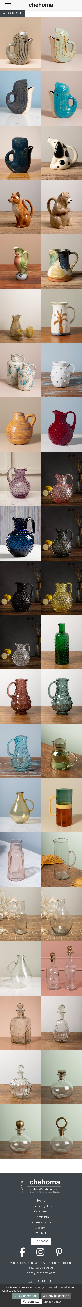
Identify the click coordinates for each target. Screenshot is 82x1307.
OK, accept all (27, 1296)
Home (41, 1200)
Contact (41, 1233)
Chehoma (41, 1228)
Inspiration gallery (41, 1206)
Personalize (31, 1301)
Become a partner (41, 1222)
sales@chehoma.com (41, 1273)
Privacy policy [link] (53, 1301)
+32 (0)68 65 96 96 (41, 1267)
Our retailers (41, 1217)
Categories (41, 1211)
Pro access (41, 1241)
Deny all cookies (57, 1296)
